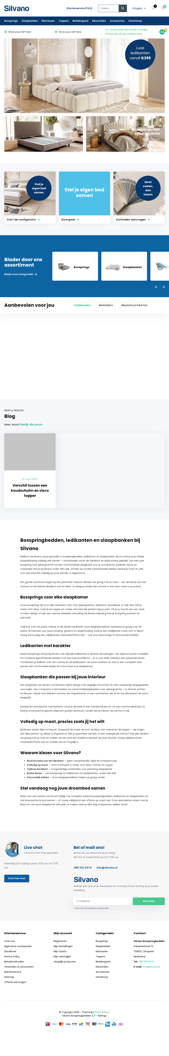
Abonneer (149, 901)
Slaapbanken (30, 20)
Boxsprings (11, 20)
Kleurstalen (99, 20)
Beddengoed (80, 20)
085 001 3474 (83, 868)
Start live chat (16, 878)
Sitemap (9, 977)
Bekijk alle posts (31, 424)
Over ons (9, 941)
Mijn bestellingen (63, 946)
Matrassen (48, 20)
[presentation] (156, 287)
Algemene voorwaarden (18, 946)
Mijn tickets (60, 951)
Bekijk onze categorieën (19, 274)
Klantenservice (12, 972)
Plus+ (107, 1012)
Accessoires (117, 20)
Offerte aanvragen (15, 982)
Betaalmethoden (14, 961)
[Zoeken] (123, 8)
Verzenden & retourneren (19, 966)
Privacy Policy (12, 956)
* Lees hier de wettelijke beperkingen (91, 908)
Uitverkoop (135, 20)
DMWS (97, 1012)
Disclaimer (10, 951)
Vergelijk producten (65, 961)
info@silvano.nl (107, 868)
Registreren (60, 941)
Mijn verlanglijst (62, 956)
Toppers (64, 20)
